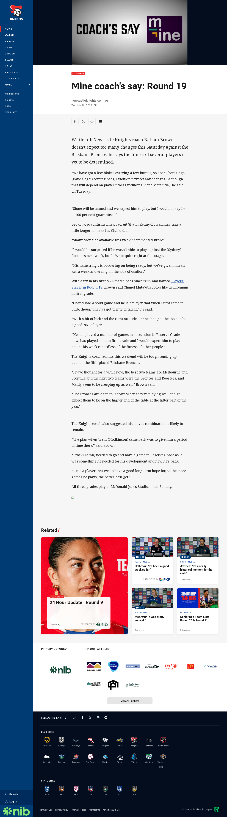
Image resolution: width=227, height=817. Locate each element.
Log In (13, 801)
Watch (9, 35)
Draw (8, 47)
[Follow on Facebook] (82, 717)
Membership (12, 93)
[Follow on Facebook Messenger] (105, 717)
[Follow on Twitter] (90, 717)
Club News (78, 74)
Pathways (12, 72)
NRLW (8, 66)
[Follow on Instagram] (98, 717)
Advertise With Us (111, 809)
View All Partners (130, 700)
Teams (9, 60)
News (8, 28)
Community (13, 78)
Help (84, 809)
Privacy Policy (61, 809)
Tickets (9, 99)
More (8, 84)
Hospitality (11, 111)
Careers (75, 809)
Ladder (10, 53)
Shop (8, 105)
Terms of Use (46, 809)
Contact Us (94, 809)
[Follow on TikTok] (74, 717)
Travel (10, 41)
